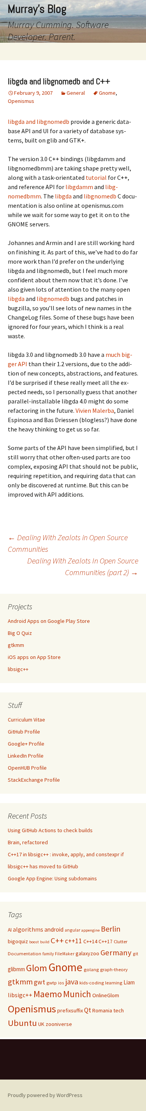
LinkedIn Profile (26, 755)
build (44, 941)
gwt (39, 982)
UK (41, 1024)
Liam (129, 982)
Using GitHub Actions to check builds (50, 830)
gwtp (51, 983)
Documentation (24, 953)
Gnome (107, 92)
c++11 (73, 941)
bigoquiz (18, 941)
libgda (63, 196)
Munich (77, 994)
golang (91, 969)
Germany (116, 953)
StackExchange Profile (34, 779)
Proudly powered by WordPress (45, 1095)
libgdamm (79, 187)
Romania (102, 1010)
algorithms (28, 929)
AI (10, 930)
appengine (90, 930)
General (76, 92)
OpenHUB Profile (27, 767)
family (48, 953)
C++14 (90, 941)
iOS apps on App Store (34, 657)
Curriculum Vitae (26, 719)
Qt (87, 1010)
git (135, 953)
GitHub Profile (24, 731)
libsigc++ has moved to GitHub (43, 866)
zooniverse (59, 1024)
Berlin (111, 929)
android (53, 929)
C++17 (106, 941)
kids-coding (91, 983)
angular (72, 930)
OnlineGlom (105, 995)
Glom (36, 968)
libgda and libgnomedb (38, 121)
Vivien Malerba (95, 410)
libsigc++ (18, 669)
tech (118, 1010)
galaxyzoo (87, 953)
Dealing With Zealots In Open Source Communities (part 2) (82, 566)
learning (113, 983)
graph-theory (114, 969)
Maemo (47, 994)
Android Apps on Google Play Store (49, 620)
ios (61, 983)
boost (34, 941)
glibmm (16, 969)
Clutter (120, 941)
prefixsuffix (70, 1010)
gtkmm (16, 645)
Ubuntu (22, 1022)
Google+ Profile (26, 743)
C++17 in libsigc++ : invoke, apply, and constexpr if (66, 854)
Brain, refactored (28, 842)
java (71, 981)
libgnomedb (100, 196)
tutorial (96, 177)
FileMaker (64, 953)
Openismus (21, 100)
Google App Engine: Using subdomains (52, 878)
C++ (57, 940)
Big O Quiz (20, 632)
